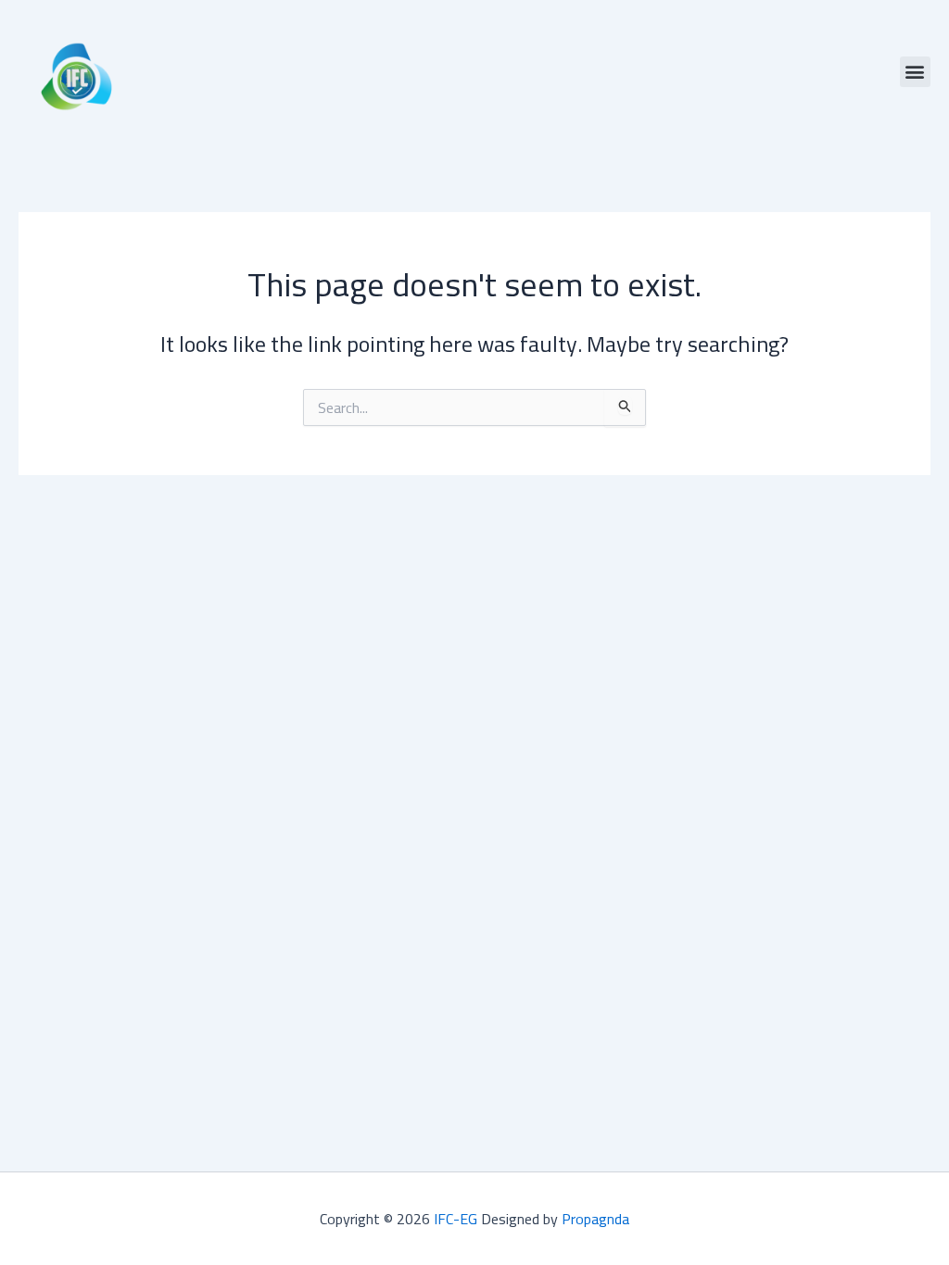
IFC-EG (455, 1219)
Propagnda (595, 1219)
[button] (915, 71)
